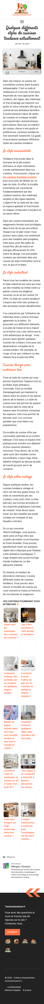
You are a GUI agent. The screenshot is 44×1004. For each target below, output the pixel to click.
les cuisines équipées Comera (19, 177)
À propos (27, 990)
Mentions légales (13, 990)
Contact (12, 932)
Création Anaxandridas (24, 977)
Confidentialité (14, 987)
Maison (11, 857)
